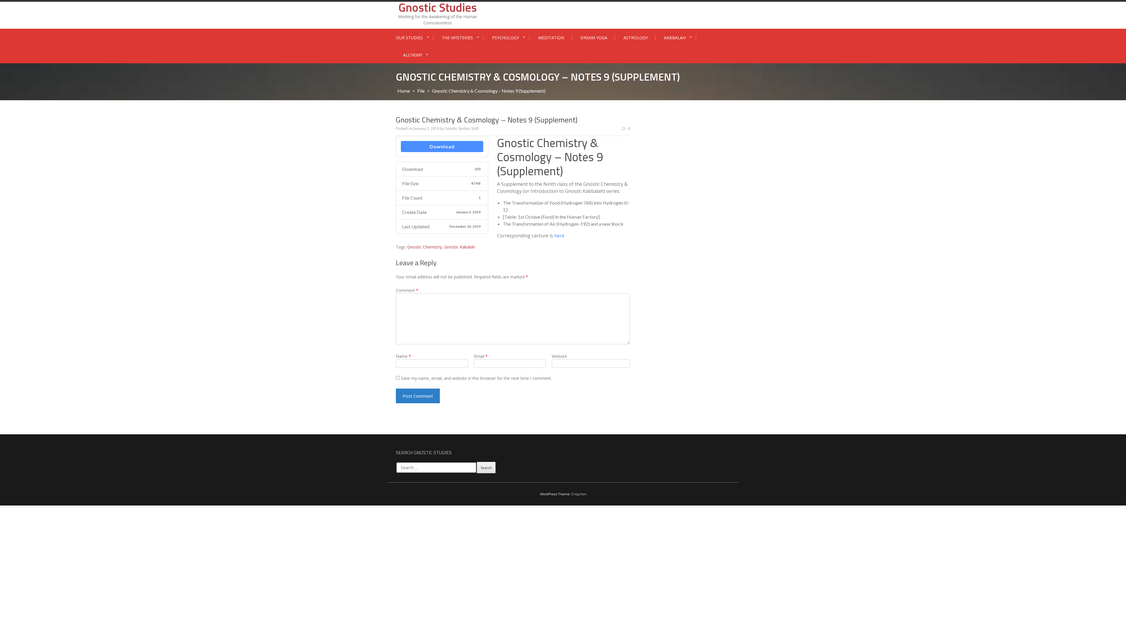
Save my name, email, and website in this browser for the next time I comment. (476, 378)
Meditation (551, 37)
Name (403, 356)
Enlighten (578, 494)
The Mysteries (457, 37)
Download (442, 146)
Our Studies (409, 37)
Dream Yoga (593, 37)
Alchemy (412, 55)
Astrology (635, 37)
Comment (407, 290)
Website (559, 356)
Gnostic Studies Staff (462, 128)
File (421, 90)
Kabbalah (675, 37)
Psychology (505, 37)
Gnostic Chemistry (424, 247)
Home (403, 90)
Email (481, 356)
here (559, 235)
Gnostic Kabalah (459, 247)
